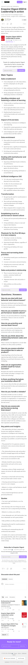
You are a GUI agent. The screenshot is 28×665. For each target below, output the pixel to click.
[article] (14, 605)
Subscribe (19, 2)
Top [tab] (3, 597)
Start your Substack (10, 658)
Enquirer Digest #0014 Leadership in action (8, 614)
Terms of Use (21, 560)
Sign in (25, 2)
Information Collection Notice (15, 561)
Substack (7, 662)
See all (4, 634)
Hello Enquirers (5, 617)
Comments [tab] (4, 579)
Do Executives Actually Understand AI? (8, 602)
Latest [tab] (6, 597)
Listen (24, 20)
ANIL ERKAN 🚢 (8, 19)
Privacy (15, 653)
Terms (19, 653)
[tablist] (7, 579)
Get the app (21, 658)
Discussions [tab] (12, 597)
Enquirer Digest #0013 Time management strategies (9, 624)
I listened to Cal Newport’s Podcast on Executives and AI (10, 605)
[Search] (25, 597)
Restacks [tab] (11, 579)
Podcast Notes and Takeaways (10, 6)
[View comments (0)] (7, 23)
